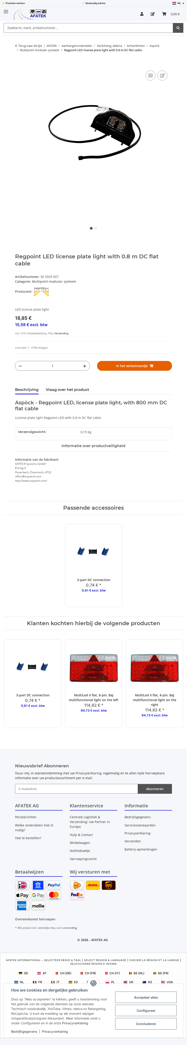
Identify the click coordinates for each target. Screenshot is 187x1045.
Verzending (61, 333)
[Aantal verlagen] (20, 365)
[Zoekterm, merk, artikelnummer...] (178, 28)
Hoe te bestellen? (28, 838)
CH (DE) (65, 973)
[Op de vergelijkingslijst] (150, 76)
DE (26, 973)
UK (131, 982)
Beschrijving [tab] (27, 390)
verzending (70, 928)
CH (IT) (114, 973)
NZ (150, 982)
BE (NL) (139, 973)
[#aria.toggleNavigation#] (6, 10)
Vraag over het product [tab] (67, 390)
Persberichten (25, 817)
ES (76, 982)
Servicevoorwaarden (140, 825)
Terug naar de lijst (30, 46)
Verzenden (133, 841)
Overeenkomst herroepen (35, 919)
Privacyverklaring (75, 1023)
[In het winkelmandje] (18, 64)
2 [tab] (95, 228)
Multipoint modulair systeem (54, 281)
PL (112, 982)
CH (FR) (90, 973)
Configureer (146, 1010)
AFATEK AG (99, 940)
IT (58, 982)
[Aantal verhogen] (85, 365)
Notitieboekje (80, 851)
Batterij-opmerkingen (141, 849)
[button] (142, 13)
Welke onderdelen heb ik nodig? (34, 827)
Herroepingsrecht (83, 859)
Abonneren (155, 789)
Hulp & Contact (81, 835)
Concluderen (146, 1024)
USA (170, 982)
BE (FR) (163, 973)
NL (22, 982)
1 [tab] (91, 228)
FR (40, 982)
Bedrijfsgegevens (24, 1031)
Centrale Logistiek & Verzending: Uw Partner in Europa (90, 822)
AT (45, 973)
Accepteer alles (146, 997)
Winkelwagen (80, 843)
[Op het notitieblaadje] (162, 76)
